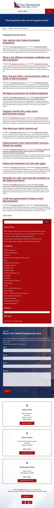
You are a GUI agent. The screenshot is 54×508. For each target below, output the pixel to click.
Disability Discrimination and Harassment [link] (16, 258)
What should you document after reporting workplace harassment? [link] (24, 231)
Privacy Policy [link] (22, 491)
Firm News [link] (7, 275)
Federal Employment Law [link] (9, 99)
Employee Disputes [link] (10, 265)
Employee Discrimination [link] (40, 47)
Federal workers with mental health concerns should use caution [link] (26, 144)
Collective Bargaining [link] (10, 253)
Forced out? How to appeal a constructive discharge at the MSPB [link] (24, 234)
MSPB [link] (35, 186)
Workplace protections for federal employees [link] (25, 93)
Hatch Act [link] (7, 278)
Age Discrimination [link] (10, 250)
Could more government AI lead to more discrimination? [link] (23, 199)
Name (5, 347)
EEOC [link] (36, 184)
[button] (49, 11)
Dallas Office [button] (27, 423)
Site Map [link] (15, 491)
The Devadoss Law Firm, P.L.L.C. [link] (18, 47)
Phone (5, 355)
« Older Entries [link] (7, 215)
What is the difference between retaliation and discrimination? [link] (26, 58)
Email (5, 363)
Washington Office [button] (27, 481)
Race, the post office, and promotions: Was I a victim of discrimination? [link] (26, 77)
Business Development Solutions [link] (33, 491)
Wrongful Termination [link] (11, 303)
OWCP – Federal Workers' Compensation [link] (16, 293)
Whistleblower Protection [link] (38, 99)
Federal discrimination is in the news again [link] (24, 163)
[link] (27, 4)
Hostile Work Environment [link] (23, 99)
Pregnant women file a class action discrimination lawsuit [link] (20, 112)
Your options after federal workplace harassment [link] (21, 41)
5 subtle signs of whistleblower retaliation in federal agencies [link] (23, 239)
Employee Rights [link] (9, 270)
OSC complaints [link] (9, 291)
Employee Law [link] (8, 268)
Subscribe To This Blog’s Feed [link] (13, 321)
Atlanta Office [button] (27, 453)
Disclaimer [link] (10, 491)
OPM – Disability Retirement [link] (12, 288)
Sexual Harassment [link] (42, 186)
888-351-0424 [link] (22, 11)
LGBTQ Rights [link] (29, 186)
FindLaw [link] (45, 491)
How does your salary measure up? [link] (20, 128)
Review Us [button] (27, 496)
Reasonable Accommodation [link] (17, 153)
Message (6, 371)
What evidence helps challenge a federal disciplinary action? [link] (22, 241)
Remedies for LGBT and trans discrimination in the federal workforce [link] (26, 179)
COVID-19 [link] (7, 255)
